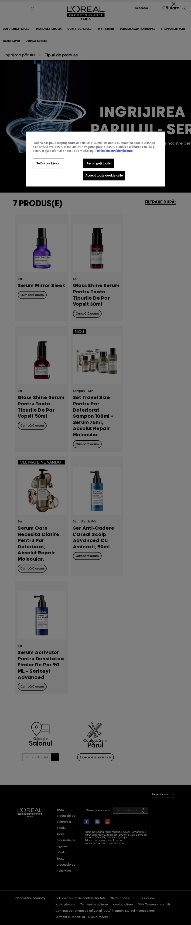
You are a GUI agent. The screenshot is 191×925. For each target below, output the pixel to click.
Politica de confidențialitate (114, 150)
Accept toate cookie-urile (104, 175)
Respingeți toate (99, 163)
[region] (95, 159)
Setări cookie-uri (48, 163)
